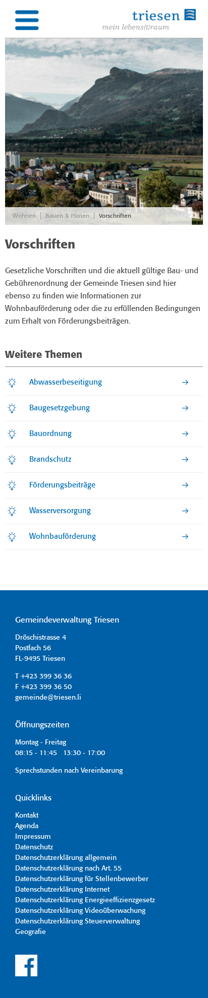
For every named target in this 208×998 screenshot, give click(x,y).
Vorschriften (115, 216)
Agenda (26, 826)
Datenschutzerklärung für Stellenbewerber (81, 879)
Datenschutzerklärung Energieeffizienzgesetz (85, 900)
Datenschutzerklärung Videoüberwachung (80, 910)
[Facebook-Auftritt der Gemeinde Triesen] (26, 974)
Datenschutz (34, 847)
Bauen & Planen (67, 216)
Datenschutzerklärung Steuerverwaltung (77, 921)
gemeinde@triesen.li (48, 697)
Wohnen (24, 216)
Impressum (33, 836)
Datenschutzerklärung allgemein (66, 857)
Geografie (30, 931)
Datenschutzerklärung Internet (62, 889)
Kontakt (26, 815)
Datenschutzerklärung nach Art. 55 (68, 868)
